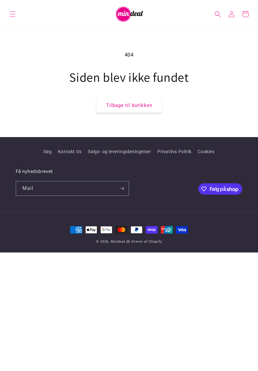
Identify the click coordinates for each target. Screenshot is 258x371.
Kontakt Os (70, 151)
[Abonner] (122, 188)
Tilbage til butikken (129, 105)
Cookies (206, 151)
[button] (13, 14)
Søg (47, 151)
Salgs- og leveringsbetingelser (119, 151)
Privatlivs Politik (174, 151)
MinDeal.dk (121, 242)
